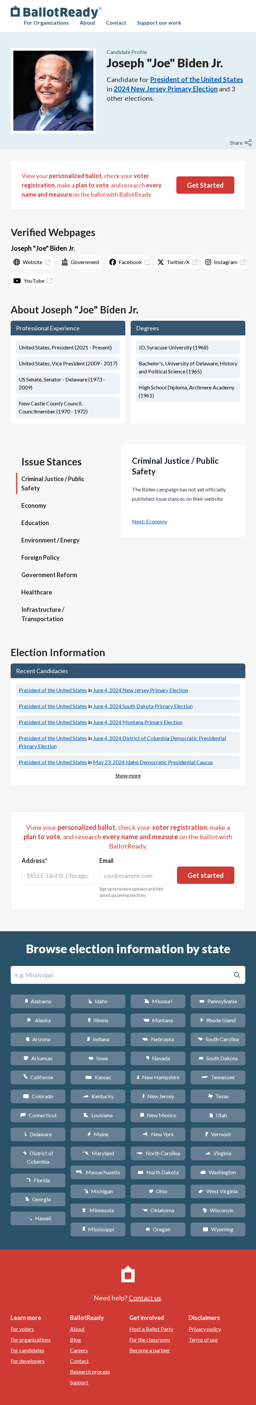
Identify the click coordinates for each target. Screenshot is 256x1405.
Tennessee (218, 1077)
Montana (158, 1020)
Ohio (158, 1191)
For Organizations (46, 22)
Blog (75, 1339)
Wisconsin (218, 1210)
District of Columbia (38, 1157)
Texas (218, 1096)
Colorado (38, 1096)
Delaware (38, 1134)
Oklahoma (158, 1210)
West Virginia (218, 1191)
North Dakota (158, 1172)
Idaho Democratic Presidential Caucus (153, 762)
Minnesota (98, 1210)
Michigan (98, 1191)
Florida (38, 1180)
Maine (98, 1134)
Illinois (98, 1020)
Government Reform (49, 574)
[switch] (241, 143)
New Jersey (158, 1096)
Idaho (98, 1001)
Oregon (158, 1229)
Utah (218, 1115)
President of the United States (196, 79)
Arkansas (38, 1058)
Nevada (158, 1058)
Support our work (159, 22)
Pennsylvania (218, 1001)
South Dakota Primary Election (143, 706)
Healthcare (36, 592)
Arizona (38, 1039)
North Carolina (158, 1153)
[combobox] (58, 876)
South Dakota (218, 1058)
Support (79, 1382)
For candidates (27, 1350)
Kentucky (98, 1096)
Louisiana (98, 1115)
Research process (90, 1371)
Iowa (98, 1058)
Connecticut (38, 1115)
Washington (218, 1172)
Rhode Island (218, 1020)
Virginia (218, 1153)
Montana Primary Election (137, 722)
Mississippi (98, 1229)
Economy (33, 505)
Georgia (38, 1199)
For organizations (31, 1339)
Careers (79, 1350)
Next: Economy (149, 521)
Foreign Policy (40, 557)
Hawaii (38, 1218)
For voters (22, 1329)
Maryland (98, 1153)
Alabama (38, 1001)
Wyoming (218, 1229)
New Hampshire (158, 1077)
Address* (34, 860)
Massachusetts (98, 1172)
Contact (116, 22)
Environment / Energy (50, 540)
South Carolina (218, 1039)
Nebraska (158, 1039)
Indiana (98, 1039)
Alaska (38, 1020)
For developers (28, 1361)
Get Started (205, 185)
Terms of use (203, 1339)
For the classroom (149, 1339)
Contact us (145, 1298)
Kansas (98, 1077)
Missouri (158, 1001)
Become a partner (149, 1350)
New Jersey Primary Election (140, 690)
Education (35, 522)
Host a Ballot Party (151, 1329)
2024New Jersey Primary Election (166, 89)
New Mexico (158, 1115)
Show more (128, 775)
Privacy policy (205, 1329)
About (87, 22)
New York (158, 1134)
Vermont (218, 1134)
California (38, 1077)
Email (106, 860)
